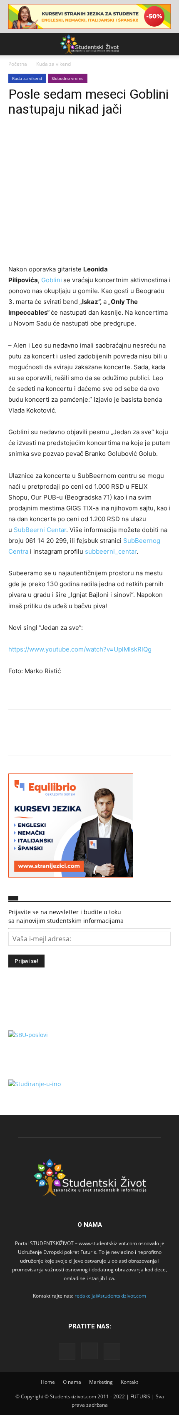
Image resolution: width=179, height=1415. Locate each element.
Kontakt (129, 1381)
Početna (17, 63)
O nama (72, 1381)
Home (48, 1381)
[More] (93, 142)
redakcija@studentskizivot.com (110, 1295)
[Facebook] (16, 142)
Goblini (51, 280)
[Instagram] (89, 1351)
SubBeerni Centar (40, 530)
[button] (14, 44)
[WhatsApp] (74, 142)
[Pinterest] (55, 142)
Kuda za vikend (53, 63)
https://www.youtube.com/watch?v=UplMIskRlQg (80, 649)
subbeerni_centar (111, 551)
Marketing (101, 1381)
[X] (35, 142)
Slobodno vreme (68, 78)
